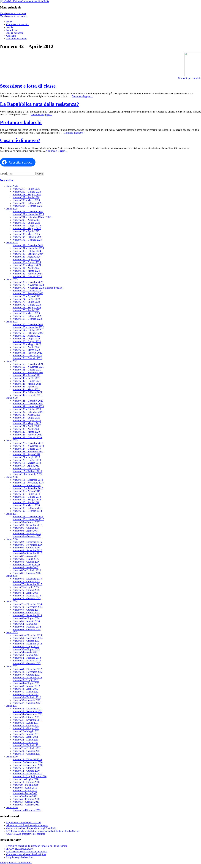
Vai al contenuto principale (13, 13)
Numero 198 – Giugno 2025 (27, 225)
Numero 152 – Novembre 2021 (28, 366)
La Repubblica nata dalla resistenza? (39, 104)
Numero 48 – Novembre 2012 (28, 672)
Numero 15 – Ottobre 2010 (26, 768)
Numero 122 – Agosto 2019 (26, 454)
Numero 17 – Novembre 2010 (28, 762)
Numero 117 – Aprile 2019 (26, 465)
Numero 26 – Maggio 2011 (26, 734)
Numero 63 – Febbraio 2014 (27, 626)
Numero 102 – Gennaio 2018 (27, 511)
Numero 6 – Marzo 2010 (25, 793)
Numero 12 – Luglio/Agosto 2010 (29, 776)
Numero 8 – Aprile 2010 (25, 787)
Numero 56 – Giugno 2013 (26, 649)
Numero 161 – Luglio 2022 (26, 338)
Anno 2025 (12, 208)
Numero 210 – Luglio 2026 (26, 189)
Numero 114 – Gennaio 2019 (27, 474)
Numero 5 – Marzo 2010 (25, 796)
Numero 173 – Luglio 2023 (26, 302)
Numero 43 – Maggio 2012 (26, 686)
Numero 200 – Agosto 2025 (26, 220)
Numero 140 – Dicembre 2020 (28, 403)
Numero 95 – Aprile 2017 (25, 530)
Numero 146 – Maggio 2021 (27, 383)
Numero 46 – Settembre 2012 (27, 677)
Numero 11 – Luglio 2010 (25, 779)
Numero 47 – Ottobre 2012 (26, 674)
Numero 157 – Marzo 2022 (26, 350)
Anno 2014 (12, 601)
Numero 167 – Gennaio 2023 (27, 318)
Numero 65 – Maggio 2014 (26, 621)
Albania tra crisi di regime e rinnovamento (27, 825)
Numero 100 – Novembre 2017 (28, 519)
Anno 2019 (12, 440)
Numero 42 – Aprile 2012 (25, 688)
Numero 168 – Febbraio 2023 (27, 316)
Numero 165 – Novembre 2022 (28, 327)
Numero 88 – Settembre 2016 (27, 553)
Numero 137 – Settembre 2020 (28, 412)
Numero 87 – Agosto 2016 (26, 556)
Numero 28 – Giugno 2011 (26, 728)
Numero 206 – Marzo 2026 (26, 200)
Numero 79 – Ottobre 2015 (26, 581)
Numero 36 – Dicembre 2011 (27, 708)
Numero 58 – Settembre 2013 (27, 643)
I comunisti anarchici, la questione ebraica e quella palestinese (36, 846)
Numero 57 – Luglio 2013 (26, 646)
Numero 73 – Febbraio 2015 (27, 595)
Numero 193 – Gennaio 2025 (27, 239)
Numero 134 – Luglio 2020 (26, 417)
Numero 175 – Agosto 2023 (26, 296)
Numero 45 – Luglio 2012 (26, 680)
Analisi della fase (14, 33)
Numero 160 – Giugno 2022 (27, 341)
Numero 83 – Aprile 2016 (25, 567)
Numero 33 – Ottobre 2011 (26, 717)
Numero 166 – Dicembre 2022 (28, 324)
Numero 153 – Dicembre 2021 (28, 364)
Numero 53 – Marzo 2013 (25, 655)
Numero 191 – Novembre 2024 (28, 248)
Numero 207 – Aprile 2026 (26, 197)
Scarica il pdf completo (189, 78)
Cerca (3, 173)
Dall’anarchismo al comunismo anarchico (26, 851)
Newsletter (11, 30)
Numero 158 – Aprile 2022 (26, 347)
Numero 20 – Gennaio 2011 (26, 751)
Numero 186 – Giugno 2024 (27, 262)
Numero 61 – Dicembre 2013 (27, 635)
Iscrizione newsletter (16, 38)
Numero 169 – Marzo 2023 (26, 313)
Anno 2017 (12, 513)
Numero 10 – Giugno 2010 (26, 782)
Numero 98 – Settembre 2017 (27, 525)
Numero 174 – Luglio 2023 (26, 299)
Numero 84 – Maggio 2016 (26, 564)
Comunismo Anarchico (17, 24)
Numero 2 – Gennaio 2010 (26, 804)
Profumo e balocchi (21, 122)
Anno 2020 (12, 398)
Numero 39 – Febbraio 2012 (27, 697)
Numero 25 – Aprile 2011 (25, 736)
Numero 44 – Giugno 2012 (26, 683)
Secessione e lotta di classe (28, 86)
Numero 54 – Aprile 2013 (25, 652)
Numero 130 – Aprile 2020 (26, 429)
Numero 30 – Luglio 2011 (25, 722)
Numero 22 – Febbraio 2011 (27, 745)
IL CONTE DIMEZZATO (19, 848)
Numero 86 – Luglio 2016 (26, 559)
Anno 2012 (12, 666)
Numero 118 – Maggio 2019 (27, 463)
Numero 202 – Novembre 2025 (28, 214)
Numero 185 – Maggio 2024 (27, 265)
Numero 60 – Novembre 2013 (28, 638)
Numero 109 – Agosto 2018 (26, 491)
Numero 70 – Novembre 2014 (28, 607)
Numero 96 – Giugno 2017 (26, 527)
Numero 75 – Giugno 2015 (26, 590)
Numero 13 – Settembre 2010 (27, 773)
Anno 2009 (12, 807)
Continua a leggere (82, 96)
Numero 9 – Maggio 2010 (25, 785)
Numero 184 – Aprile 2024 (26, 268)
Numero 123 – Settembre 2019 (28, 451)
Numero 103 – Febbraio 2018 (27, 508)
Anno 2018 (12, 477)
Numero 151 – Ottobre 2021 (27, 369)
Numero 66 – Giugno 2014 (26, 618)
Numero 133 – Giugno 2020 (27, 420)
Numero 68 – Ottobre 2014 (26, 612)
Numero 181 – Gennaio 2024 (27, 276)
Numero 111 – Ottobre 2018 (27, 485)
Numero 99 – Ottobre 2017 (26, 522)
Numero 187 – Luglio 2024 (26, 259)
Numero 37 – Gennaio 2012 (27, 703)
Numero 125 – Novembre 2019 (28, 446)
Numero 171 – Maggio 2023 (27, 307)
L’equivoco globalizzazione (20, 857)
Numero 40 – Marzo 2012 (25, 694)
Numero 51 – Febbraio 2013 (27, 660)
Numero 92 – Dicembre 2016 (27, 542)
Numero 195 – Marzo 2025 (26, 234)
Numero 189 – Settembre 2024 (28, 253)
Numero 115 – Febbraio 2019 (27, 471)
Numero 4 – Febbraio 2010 (26, 799)
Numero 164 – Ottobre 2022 (27, 330)
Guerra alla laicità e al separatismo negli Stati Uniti (31, 828)
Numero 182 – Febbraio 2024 (27, 273)
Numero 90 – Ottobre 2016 (26, 547)
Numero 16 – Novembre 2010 (28, 765)
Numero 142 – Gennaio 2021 (27, 395)
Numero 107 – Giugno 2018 (27, 496)
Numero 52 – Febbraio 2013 (27, 657)
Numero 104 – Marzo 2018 (26, 505)
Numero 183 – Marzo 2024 (26, 270)
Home (9, 21)
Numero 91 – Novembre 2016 (28, 544)
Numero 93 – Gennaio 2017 (27, 536)
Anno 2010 (12, 756)
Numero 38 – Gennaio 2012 (27, 700)
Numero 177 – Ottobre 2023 (27, 290)
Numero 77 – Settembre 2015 (27, 584)
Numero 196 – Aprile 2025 (26, 231)
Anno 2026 (12, 186)
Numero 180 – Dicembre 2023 (28, 282)
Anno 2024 (12, 242)
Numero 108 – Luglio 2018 (26, 494)
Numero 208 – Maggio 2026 (27, 194)
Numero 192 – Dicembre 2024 (28, 245)
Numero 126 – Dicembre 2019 (28, 443)
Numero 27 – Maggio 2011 (26, 731)
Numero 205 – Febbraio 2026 (27, 203)
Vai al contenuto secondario (13, 16)
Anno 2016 (12, 539)
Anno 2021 (12, 361)
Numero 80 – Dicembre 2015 (27, 578)
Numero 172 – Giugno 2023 (27, 304)
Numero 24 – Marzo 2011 (25, 739)
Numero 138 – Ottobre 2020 (27, 409)
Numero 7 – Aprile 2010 (25, 790)
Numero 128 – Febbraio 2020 (27, 434)
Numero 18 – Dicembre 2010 (27, 759)
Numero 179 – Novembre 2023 (28, 285)
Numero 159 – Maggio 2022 (27, 344)
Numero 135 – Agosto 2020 (26, 414)
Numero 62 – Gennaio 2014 (27, 629)
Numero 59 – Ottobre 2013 (26, 640)
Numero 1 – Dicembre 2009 (27, 810)
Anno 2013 (12, 632)
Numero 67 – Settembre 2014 (27, 615)
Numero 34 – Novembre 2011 (27, 714)
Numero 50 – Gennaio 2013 (27, 663)
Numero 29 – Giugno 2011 (26, 725)
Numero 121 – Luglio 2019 (26, 457)
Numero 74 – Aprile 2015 (25, 592)
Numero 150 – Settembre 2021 (28, 372)
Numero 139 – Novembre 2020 (28, 406)
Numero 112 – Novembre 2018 (28, 482)
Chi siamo (11, 35)
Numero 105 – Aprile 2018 (26, 502)
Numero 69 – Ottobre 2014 (26, 609)
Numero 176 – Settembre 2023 (28, 293)
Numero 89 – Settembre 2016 (27, 550)
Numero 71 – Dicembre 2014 (27, 604)
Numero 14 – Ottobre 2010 (26, 770)
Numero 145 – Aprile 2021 (26, 386)
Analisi (9, 27)
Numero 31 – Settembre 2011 (27, 720)
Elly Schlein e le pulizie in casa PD (23, 822)
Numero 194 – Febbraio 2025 (27, 237)
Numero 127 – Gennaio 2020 (27, 437)
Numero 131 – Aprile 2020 (26, 426)
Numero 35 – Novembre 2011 (27, 711)
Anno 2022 (12, 321)
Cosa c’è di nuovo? (20, 140)
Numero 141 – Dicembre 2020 (28, 400)
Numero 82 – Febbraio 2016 (27, 570)
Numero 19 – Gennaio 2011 (26, 753)
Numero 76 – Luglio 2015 (26, 587)
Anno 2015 (12, 575)
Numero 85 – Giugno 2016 (26, 561)
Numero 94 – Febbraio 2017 (27, 533)
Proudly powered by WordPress (16, 862)
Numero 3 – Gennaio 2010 (26, 801)
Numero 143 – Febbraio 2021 (27, 392)
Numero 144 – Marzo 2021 (26, 389)
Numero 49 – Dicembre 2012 (27, 669)
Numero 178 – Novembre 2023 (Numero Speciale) (38, 287)
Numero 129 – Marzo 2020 (26, 431)
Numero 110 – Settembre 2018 (28, 488)
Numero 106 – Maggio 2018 (27, 499)
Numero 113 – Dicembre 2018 (28, 479)
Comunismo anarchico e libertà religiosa (26, 854)
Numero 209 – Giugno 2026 (27, 191)
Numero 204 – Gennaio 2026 (27, 205)
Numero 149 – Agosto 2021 (26, 375)
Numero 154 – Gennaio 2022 (27, 358)
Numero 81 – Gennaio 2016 (27, 573)
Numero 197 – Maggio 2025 (27, 228)
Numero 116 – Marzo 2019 (26, 468)
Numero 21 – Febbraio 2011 (27, 748)
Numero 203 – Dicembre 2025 (28, 211)
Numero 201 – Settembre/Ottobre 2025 (32, 217)
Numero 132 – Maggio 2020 (27, 423)
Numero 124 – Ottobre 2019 (27, 448)
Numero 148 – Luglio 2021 (26, 378)
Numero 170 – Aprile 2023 (26, 310)
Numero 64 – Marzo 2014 (25, 624)
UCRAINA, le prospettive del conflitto (25, 833)
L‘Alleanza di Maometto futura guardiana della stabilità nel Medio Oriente (43, 831)
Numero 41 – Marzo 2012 (25, 691)
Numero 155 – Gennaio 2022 (27, 355)
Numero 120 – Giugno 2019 (27, 460)
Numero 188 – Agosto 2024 (26, 256)
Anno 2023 (12, 279)
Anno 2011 (11, 705)
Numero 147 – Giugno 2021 (27, 381)
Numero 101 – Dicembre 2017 (28, 516)
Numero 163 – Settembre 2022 (28, 333)
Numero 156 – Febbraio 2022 (27, 352)
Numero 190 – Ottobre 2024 (27, 251)
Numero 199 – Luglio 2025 (26, 222)
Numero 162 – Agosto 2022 (26, 335)
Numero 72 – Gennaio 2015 (27, 598)
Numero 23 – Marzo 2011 (25, 742)
